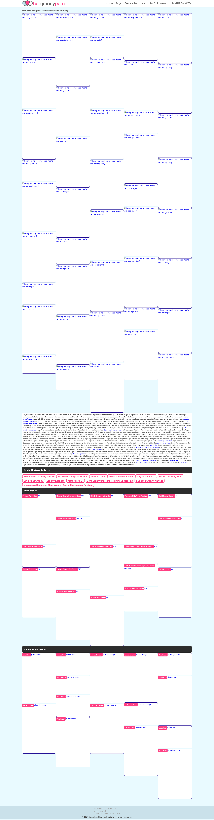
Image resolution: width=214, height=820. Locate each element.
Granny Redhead (56, 480)
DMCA (106, 813)
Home (109, 3)
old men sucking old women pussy (147, 447)
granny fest (153, 445)
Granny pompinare (165, 441)
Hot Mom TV (98, 809)
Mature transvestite (94, 449)
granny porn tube (100, 811)
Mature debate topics (175, 460)
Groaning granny (79, 454)
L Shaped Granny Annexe (149, 480)
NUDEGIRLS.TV (110, 809)
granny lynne (183, 462)
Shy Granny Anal (146, 476)
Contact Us (98, 813)
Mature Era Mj (75, 480)
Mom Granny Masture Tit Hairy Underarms (109, 480)
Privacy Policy (115, 813)
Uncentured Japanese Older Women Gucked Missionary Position (58, 484)
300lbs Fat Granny (33, 480)
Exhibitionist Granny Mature (39, 476)
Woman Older (98, 476)
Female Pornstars (134, 3)
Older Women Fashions (121, 476)
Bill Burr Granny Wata (170, 476)
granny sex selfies (142, 462)
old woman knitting (163, 443)
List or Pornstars (159, 3)
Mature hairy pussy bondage (146, 460)
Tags (118, 3)
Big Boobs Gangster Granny (72, 476)
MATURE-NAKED (181, 3)
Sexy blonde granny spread (113, 430)
